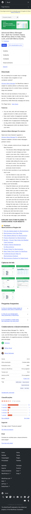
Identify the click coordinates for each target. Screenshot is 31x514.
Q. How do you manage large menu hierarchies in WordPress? (10, 314)
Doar (18, 471)
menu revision (26, 382)
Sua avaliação (5, 418)
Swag (18, 473)
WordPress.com (7, 478)
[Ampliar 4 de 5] (27, 279)
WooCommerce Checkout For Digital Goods (16, 258)
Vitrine (18, 452)
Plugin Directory (5, 6)
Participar (19, 465)
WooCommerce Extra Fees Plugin (13, 233)
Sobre (3, 452)
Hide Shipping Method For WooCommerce (15, 235)
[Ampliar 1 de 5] (13, 267)
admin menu (18, 382)
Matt (4, 481)
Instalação (6, 59)
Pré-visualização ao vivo (15, 45)
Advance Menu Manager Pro (9, 137)
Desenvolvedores (6, 471)
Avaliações (6, 55)
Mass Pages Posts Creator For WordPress (15, 251)
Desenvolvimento (8, 63)
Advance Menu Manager (8, 83)
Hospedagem (5, 458)
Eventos (18, 468)
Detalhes (5, 51)
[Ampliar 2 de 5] (27, 267)
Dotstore (6, 41)
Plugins (18, 458)
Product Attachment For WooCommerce (15, 238)
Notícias (4, 455)
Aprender (4, 465)
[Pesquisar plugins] (17, 17)
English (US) (26, 378)
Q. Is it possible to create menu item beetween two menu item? (10, 320)
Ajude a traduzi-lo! (15, 12)
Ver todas (26, 418)
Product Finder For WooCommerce (13, 249)
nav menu (27, 388)
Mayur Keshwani (9, 353)
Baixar (4, 45)
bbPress (5, 484)
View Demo (15, 104)
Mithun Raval (8, 348)
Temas (18, 455)
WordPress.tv (6, 473)
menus (21, 388)
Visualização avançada (8, 392)
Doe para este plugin (7, 443)
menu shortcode (25, 385)
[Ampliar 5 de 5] (13, 291)
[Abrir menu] (28, 2)
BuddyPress (6, 486)
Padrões (18, 460)
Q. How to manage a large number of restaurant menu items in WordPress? (12, 308)
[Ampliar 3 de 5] (13, 279)
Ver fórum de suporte (7, 429)
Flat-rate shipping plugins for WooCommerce (16, 231)
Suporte (5, 66)
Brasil (6, 493)
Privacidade (5, 460)
